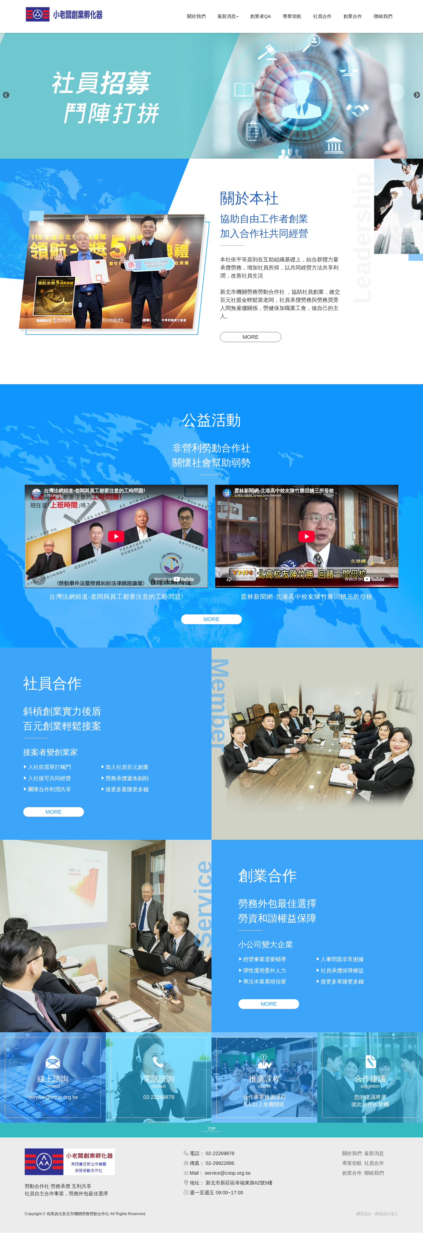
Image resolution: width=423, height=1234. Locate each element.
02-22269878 (220, 1153)
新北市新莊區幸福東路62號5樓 (239, 1182)
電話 (195, 1153)
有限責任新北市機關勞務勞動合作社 (64, 16)
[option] (211, 94)
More (251, 337)
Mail (194, 1173)
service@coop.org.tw (227, 1173)
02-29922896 (220, 1163)
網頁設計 (364, 1214)
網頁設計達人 (386, 1214)
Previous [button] (6, 95)
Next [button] (417, 95)
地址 (195, 1182)
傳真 (195, 1163)
